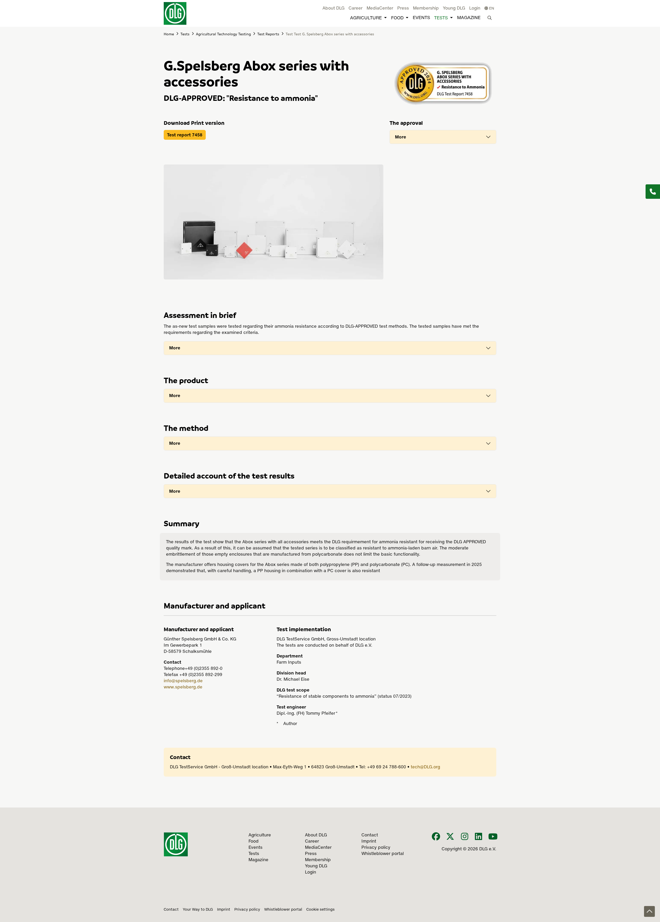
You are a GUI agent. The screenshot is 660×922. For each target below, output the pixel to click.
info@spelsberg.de (183, 681)
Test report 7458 (184, 134)
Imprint (223, 909)
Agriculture (366, 18)
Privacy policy (247, 909)
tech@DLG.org (425, 767)
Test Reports (268, 33)
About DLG (333, 8)
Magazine (469, 18)
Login (474, 8)
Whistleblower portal (283, 909)
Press (403, 8)
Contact (171, 909)
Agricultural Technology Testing (223, 33)
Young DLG (454, 8)
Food (397, 18)
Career (355, 8)
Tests (441, 18)
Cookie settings (320, 909)
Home (169, 33)
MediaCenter (380, 8)
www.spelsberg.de (183, 687)
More (400, 136)
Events (421, 18)
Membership (426, 8)
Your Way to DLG (198, 909)
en (491, 8)
